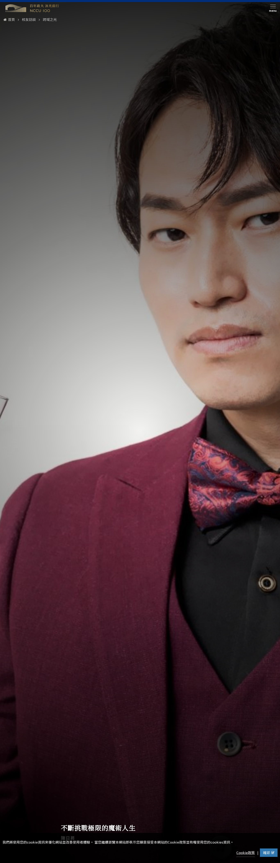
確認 (266, 852)
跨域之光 (50, 19)
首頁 (11, 19)
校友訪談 (29, 19)
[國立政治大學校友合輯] (32, 8)
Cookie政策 (245, 852)
